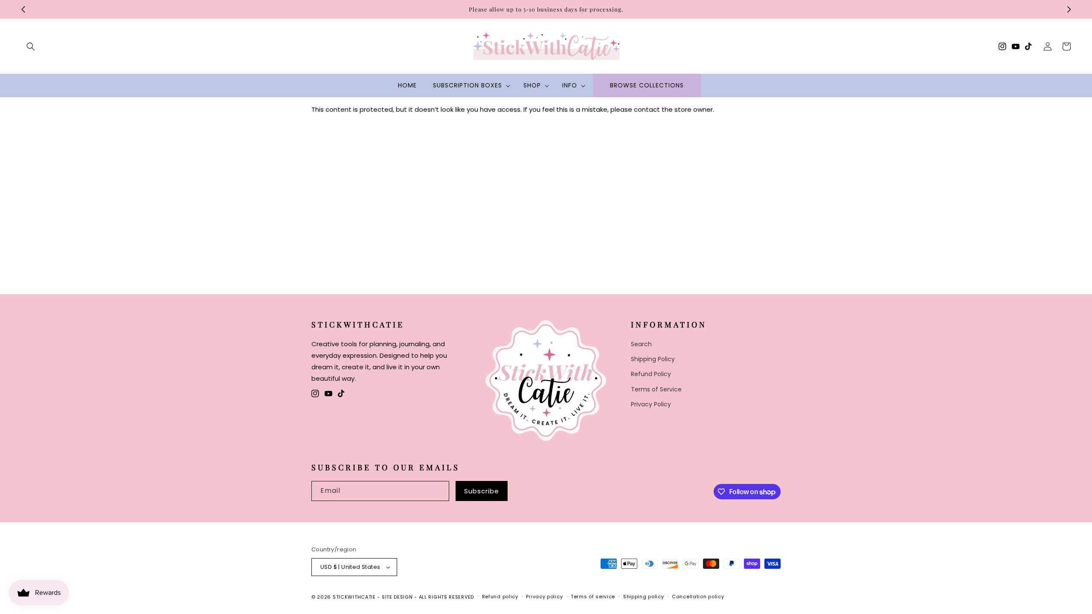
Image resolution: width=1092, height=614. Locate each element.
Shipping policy (643, 596)
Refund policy (500, 596)
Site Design (397, 597)
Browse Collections (647, 85)
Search (641, 344)
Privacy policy (544, 596)
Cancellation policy (698, 596)
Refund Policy (651, 374)
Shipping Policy (653, 359)
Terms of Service (656, 389)
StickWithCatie (354, 597)
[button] (30, 46)
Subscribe (481, 491)
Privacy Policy (651, 404)
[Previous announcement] (23, 9)
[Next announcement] (1069, 9)
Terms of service (593, 596)
